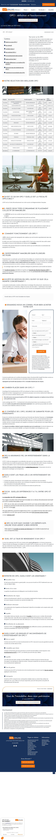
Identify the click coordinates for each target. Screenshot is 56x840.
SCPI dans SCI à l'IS (31, 754)
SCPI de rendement (32, 741)
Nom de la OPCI (11, 99)
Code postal (34, 326)
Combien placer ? (10, 49)
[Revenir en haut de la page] (54, 772)
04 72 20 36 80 (14, 4)
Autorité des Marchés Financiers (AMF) (39, 270)
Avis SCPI (30, 750)
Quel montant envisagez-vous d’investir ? (40, 339)
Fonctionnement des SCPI (33, 740)
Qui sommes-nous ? (46, 741)
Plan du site (44, 742)
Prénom (34, 315)
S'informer (17, 10)
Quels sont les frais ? (11, 59)
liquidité (29, 616)
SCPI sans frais (31, 747)
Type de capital (40, 99)
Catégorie (5, 99)
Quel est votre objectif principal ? (39, 335)
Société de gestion (28, 99)
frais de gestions (48, 670)
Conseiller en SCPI (31, 745)
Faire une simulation (27, 762)
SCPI (14, 507)
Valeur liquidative (49, 99)
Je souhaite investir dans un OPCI (28, 20)
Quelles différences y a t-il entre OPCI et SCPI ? (15, 63)
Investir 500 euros (31, 749)
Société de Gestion (10, 270)
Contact (43, 745)
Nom (43, 315)
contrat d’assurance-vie (32, 467)
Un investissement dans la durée (14, 55)
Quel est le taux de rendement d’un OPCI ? (15, 68)
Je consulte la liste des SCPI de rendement (28, 702)
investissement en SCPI (10, 652)
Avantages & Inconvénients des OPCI (15, 72)
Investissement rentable (33, 751)
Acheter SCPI (30, 744)
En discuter (42, 10)
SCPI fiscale (30, 742)
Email (33, 320)
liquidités (34, 243)
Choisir (26, 10)
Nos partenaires (45, 744)
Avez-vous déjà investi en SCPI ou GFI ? (40, 330)
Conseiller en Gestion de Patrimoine (23, 529)
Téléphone (44, 320)
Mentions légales (45, 740)
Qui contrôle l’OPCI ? (11, 52)
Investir (33, 10)
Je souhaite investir (48, 4)
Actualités (51, 10)
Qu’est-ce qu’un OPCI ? (11, 42)
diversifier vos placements (22, 626)
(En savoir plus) (41, 369)
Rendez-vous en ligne (24, 4)
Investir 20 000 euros (32, 746)
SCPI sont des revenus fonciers (40, 512)
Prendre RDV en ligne (28, 766)
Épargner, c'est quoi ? (32, 753)
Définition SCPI (10, 515)
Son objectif (9, 45)
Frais (44, 99)
